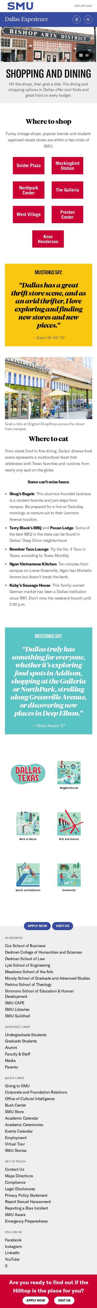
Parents (11, 1067)
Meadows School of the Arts (29, 971)
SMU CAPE (15, 1002)
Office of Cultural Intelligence (30, 1098)
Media (10, 1060)
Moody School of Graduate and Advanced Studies (47, 978)
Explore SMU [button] (83, 6)
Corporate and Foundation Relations (36, 1092)
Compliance (15, 1182)
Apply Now (35, 1300)
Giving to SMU (17, 1085)
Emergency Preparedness (26, 1221)
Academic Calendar (21, 1118)
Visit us (64, 1300)
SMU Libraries (17, 1009)
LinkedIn (12, 1252)
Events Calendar (19, 1131)
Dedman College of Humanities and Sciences (43, 952)
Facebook (13, 1240)
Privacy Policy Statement (26, 1195)
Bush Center (15, 1105)
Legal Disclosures (20, 1188)
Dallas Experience (26, 19)
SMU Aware (15, 1214)
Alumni (11, 1047)
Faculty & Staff (17, 1054)
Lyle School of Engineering (27, 965)
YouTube (12, 1259)
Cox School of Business (25, 945)
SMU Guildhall (17, 1015)
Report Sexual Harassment (28, 1201)
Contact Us (14, 1169)
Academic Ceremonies (24, 1124)
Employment (16, 1137)
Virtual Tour (15, 1144)
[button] (81, 55)
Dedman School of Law (25, 958)
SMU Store (14, 1111)
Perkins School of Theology (28, 984)
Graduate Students (21, 1041)
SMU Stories (16, 1150)
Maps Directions (19, 1175)
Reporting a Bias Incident (26, 1208)
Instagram (13, 1246)
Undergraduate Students (25, 1034)
